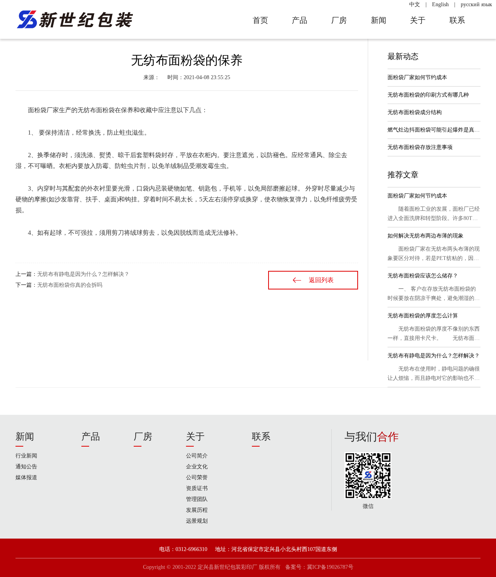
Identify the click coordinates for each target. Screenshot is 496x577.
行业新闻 (26, 456)
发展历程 (197, 510)
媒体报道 (26, 477)
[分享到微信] (23, 313)
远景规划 (197, 521)
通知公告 (26, 467)
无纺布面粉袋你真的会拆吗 (69, 285)
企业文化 (197, 467)
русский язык (476, 4)
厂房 (143, 436)
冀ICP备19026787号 (330, 567)
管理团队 (197, 499)
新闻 (25, 436)
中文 (414, 4)
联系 (261, 436)
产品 (90, 436)
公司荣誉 (197, 477)
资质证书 (197, 488)
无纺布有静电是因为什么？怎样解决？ (83, 274)
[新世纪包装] (74, 19)
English (440, 4)
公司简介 (197, 456)
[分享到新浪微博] (47, 313)
